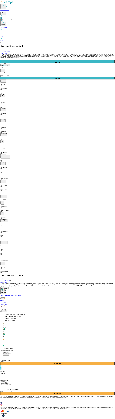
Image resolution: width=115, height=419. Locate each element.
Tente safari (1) (6, 354)
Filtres (57, 62)
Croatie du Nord (3, 53)
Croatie (8, 51)
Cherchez (57, 78)
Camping (4, 51)
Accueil (1, 49)
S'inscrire (57, 393)
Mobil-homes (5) (6, 352)
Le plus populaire (4, 288)
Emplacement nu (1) (6, 353)
